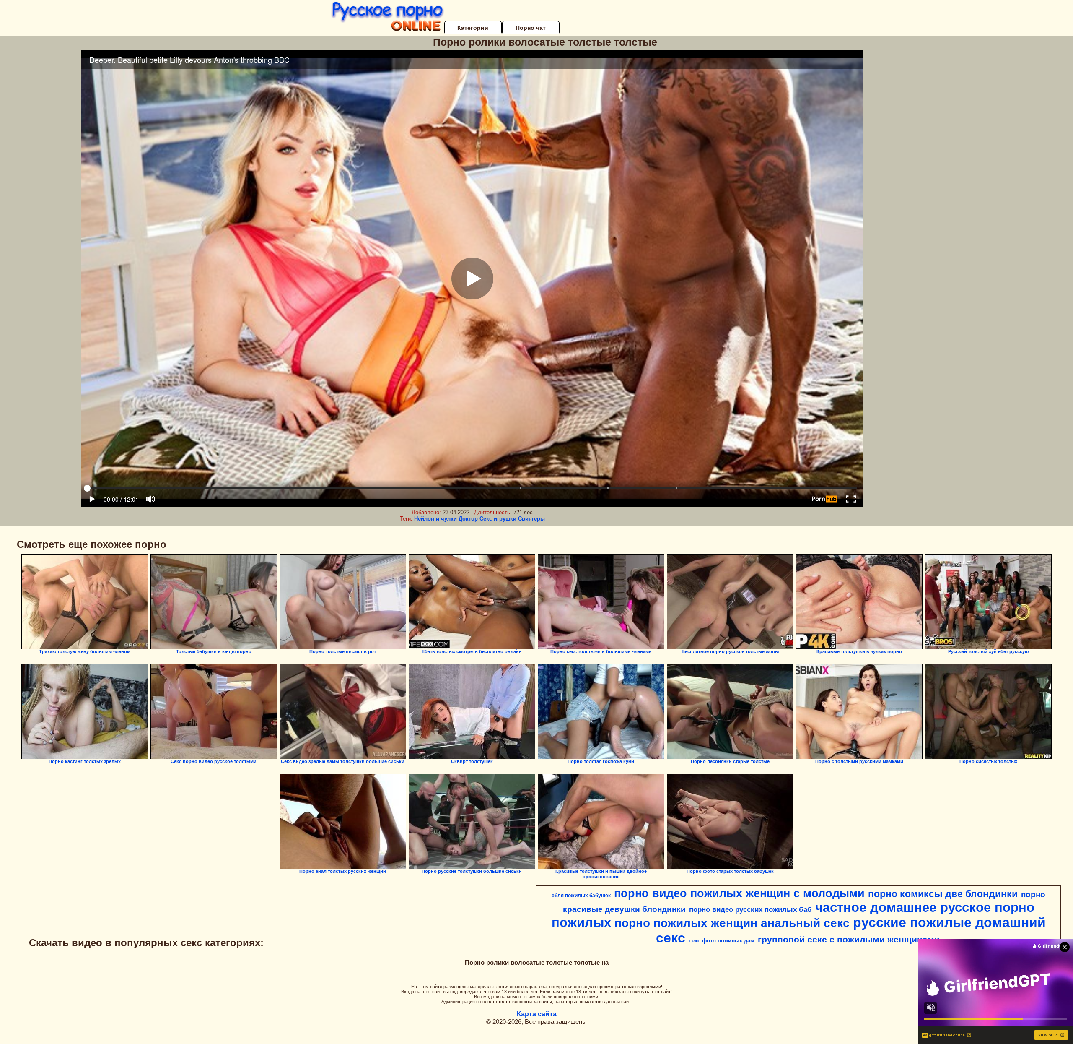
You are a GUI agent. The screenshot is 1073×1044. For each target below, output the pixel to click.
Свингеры (531, 518)
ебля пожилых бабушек (581, 895)
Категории (472, 27)
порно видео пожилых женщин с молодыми (739, 893)
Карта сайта (537, 1014)
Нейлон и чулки (435, 518)
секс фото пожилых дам (721, 940)
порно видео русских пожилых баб (750, 909)
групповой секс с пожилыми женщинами (849, 940)
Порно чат (531, 27)
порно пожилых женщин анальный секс (732, 922)
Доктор (468, 518)
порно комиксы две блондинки (943, 893)
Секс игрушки (497, 518)
